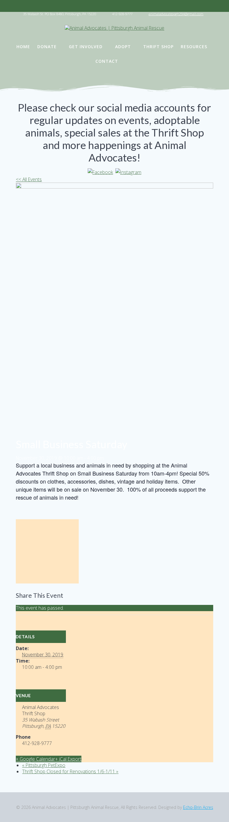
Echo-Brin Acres (198, 807)
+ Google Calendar (35, 759)
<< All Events (29, 179)
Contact (106, 61)
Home (23, 46)
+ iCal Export (68, 759)
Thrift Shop (158, 46)
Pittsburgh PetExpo (43, 765)
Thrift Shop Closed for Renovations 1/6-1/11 (70, 771)
